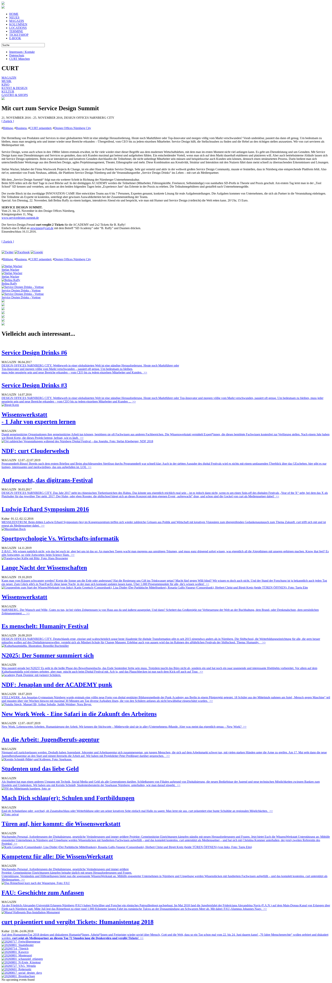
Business (21, 128)
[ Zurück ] (8, 121)
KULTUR (8, 91)
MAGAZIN (16, 21)
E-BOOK (15, 38)
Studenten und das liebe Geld (40, 768)
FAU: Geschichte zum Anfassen (43, 892)
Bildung (8, 128)
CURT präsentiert (40, 128)
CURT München (19, 58)
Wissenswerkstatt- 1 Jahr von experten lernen (39, 418)
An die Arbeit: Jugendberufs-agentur (50, 739)
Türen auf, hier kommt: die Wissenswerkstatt (61, 823)
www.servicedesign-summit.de (20, 217)
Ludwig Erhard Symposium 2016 (45, 509)
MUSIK (7, 81)
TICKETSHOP (18, 34)
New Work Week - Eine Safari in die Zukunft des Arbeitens (79, 713)
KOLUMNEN (18, 24)
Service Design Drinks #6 (34, 352)
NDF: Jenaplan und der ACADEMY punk (57, 684)
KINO (5, 84)
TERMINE (16, 31)
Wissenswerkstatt (24, 596)
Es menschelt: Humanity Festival (45, 626)
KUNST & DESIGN (14, 88)
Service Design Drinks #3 (34, 385)
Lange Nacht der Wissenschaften (44, 567)
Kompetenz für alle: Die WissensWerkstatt (57, 856)
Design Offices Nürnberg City (72, 128)
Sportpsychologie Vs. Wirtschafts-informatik (60, 538)
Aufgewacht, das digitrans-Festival (47, 480)
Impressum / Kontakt (22, 51)
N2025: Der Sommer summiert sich (48, 655)
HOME (13, 14)
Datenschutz (16, 55)
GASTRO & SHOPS (15, 95)
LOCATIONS (18, 27)
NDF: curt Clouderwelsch (35, 450)
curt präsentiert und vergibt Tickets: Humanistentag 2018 (78, 921)
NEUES (14, 17)
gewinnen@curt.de (41, 228)
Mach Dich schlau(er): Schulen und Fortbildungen (68, 797)
